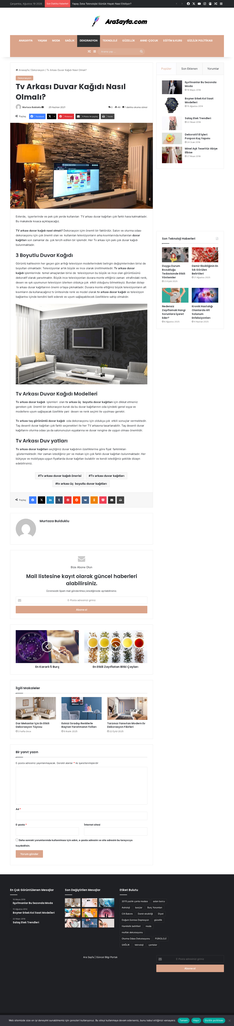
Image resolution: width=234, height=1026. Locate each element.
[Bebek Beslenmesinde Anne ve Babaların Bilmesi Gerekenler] (89, 912)
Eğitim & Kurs (172, 40)
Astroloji (126, 907)
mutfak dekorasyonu (132, 932)
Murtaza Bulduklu (31, 107)
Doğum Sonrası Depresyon (135, 920)
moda (148, 926)
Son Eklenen (189, 68)
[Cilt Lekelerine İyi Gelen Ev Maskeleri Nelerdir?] (89, 902)
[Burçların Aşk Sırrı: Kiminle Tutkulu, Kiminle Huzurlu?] (106, 912)
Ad (18, 809)
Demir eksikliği (145, 913)
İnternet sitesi (92, 824)
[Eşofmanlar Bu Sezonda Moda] (172, 87)
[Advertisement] (190, 200)
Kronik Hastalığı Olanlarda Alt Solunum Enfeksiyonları (202, 312)
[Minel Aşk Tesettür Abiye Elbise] (172, 155)
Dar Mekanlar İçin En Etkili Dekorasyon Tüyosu (32, 725)
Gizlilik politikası (200, 40)
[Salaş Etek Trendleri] (172, 123)
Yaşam (42, 40)
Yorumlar (213, 68)
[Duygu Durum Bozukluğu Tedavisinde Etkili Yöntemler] (175, 254)
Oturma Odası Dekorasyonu (136, 938)
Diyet (160, 913)
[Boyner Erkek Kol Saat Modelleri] (172, 105)
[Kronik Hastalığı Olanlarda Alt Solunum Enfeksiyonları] (205, 295)
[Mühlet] (117, 21)
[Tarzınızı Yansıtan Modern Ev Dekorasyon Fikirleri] (127, 708)
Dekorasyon (88, 40)
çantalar (153, 944)
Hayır (196, 1020)
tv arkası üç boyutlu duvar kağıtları (82, 483)
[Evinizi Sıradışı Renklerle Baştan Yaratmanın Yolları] (81, 708)
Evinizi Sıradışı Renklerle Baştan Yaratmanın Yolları (79, 725)
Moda (56, 40)
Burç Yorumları (154, 907)
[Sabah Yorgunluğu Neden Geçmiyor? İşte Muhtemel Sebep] (72, 923)
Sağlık (70, 40)
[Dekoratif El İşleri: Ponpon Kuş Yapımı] (172, 138)
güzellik (158, 920)
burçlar (138, 907)
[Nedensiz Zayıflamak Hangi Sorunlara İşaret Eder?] (175, 295)
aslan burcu (159, 901)
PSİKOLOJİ (160, 938)
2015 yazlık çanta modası (135, 901)
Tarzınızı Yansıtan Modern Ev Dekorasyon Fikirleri (126, 725)
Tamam (184, 1020)
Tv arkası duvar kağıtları (107, 476)
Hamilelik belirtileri (131, 926)
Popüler (166, 68)
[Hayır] (229, 1020)
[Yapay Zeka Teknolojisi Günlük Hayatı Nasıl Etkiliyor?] (106, 902)
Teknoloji (110, 40)
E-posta (21, 824)
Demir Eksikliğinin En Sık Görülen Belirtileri (205, 269)
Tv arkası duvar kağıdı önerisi (60, 476)
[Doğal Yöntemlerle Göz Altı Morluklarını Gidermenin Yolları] (106, 923)
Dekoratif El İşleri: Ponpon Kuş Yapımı (197, 136)
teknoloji (139, 944)
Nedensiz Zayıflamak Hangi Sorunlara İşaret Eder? (174, 312)
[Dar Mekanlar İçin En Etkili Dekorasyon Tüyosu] (36, 708)
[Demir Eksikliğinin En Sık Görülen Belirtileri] (205, 254)
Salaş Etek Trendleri (198, 118)
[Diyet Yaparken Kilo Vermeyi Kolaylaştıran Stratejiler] (72, 912)
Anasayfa (26, 40)
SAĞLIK (126, 944)
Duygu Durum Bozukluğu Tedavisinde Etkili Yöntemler (173, 271)
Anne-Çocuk (149, 40)
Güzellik (128, 40)
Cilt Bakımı (127, 913)
